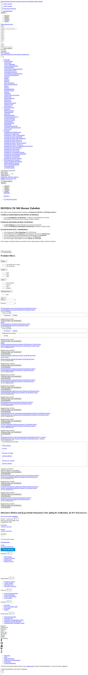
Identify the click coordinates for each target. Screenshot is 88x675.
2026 (7, 276)
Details (2, 322)
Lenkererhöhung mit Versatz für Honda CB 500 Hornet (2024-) (18, 310)
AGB (5, 657)
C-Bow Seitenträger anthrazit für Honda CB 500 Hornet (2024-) (18, 426)
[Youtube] (2, 646)
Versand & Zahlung (9, 581)
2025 (7, 274)
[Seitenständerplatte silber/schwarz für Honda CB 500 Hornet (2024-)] (20, 391)
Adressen (19, 54)
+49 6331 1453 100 (6, 531)
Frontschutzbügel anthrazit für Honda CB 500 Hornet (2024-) (17, 370)
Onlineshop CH (8, 618)
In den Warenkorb (5, 354)
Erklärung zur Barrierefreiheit (12, 660)
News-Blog (7, 608)
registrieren (6, 53)
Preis (2, 298)
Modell (3, 261)
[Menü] (2, 26)
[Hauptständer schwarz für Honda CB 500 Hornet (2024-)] (17, 402)
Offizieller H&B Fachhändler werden (14, 623)
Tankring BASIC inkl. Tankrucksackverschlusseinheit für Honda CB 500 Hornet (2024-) (25, 415)
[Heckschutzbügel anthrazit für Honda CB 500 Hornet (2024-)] (18, 380)
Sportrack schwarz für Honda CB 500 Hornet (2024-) (15, 499)
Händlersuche (8, 560)
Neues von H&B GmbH (10, 606)
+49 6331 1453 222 (6, 526)
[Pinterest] (1, 652)
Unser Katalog (8, 598)
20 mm (6, 335)
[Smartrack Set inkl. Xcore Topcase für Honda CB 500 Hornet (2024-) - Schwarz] (23, 437)
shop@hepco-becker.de (7, 546)
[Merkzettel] (2, 42)
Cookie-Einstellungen (10, 663)
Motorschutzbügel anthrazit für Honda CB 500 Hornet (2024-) (18, 359)
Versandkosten (30, 666)
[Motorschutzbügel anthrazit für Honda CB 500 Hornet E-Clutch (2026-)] (21, 344)
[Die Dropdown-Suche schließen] (2, 34)
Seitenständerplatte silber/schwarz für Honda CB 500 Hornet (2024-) (19, 392)
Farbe (3, 279)
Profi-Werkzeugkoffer (10, 617)
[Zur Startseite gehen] (7, 24)
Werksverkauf (8, 556)
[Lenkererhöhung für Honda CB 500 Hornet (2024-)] (15, 324)
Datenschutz (7, 661)
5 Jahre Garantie (7, 4)
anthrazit (8, 288)
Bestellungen (25, 54)
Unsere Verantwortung (10, 596)
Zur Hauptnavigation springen (34, 1)
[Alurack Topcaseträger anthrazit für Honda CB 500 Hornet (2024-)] (19, 486)
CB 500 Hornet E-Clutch (13, 264)
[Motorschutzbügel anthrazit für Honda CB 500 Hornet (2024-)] (18, 355)
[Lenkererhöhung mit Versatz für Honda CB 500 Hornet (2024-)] (19, 308)
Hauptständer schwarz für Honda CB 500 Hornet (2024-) (16, 403)
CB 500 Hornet (10, 266)
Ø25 (7, 294)
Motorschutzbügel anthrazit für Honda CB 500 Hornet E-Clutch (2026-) (20, 346)
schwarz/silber (10, 283)
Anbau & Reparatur (9, 558)
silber (7, 286)
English (7, 17)
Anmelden (3, 51)
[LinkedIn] (1, 648)
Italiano (6, 21)
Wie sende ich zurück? (10, 586)
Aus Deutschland (7, 11)
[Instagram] (2, 644)
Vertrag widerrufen (8, 549)
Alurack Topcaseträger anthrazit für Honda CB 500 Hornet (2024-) (19, 488)
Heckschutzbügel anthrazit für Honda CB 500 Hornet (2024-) (17, 381)
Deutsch (7, 16)
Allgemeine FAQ (8, 584)
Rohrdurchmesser (5, 291)
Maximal (8, 303)
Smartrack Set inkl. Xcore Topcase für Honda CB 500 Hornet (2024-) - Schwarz (22, 438)
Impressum (7, 655)
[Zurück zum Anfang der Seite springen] (2, 671)
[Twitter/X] (1, 650)
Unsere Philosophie (9, 595)
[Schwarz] (6, 315)
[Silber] (14, 315)
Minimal (8, 300)
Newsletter (7, 605)
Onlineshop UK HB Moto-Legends (13, 620)
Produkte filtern (7, 252)
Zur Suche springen (20, 1)
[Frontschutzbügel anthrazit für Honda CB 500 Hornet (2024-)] (18, 368)
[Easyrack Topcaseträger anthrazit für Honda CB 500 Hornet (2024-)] (20, 475)
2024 (7, 273)
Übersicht (3, 54)
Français (7, 19)
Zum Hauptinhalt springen (8, 1)
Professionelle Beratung (9, 8)
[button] (44, 357)
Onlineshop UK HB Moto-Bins (12, 621)
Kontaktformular (5, 542)
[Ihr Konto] (2, 44)
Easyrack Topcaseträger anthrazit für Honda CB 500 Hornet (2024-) (19, 477)
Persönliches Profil (11, 54)
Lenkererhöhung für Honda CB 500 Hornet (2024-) (15, 325)
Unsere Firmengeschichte (11, 593)
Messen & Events (9, 561)
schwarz (8, 284)
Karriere (6, 609)
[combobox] (9, 29)
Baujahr (3, 269)
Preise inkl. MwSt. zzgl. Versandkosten (11, 320)
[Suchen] (2, 31)
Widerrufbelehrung (9, 658)
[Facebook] (1, 641)
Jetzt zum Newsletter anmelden (9, 516)
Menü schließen (8, 48)
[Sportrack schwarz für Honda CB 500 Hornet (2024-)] (16, 498)
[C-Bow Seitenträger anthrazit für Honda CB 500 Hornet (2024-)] (19, 424)
